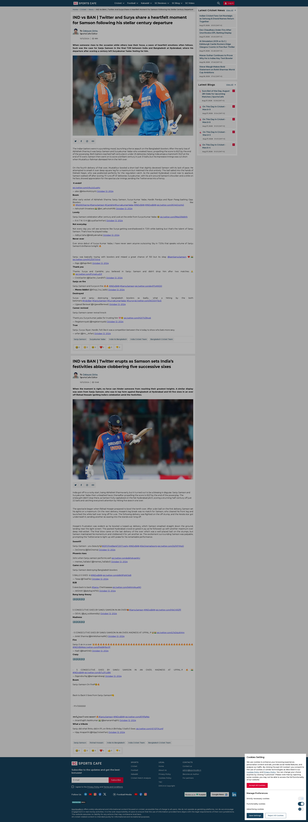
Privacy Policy (270, 772)
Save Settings (255, 815)
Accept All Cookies (257, 785)
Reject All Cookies (276, 815)
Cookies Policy (253, 772)
